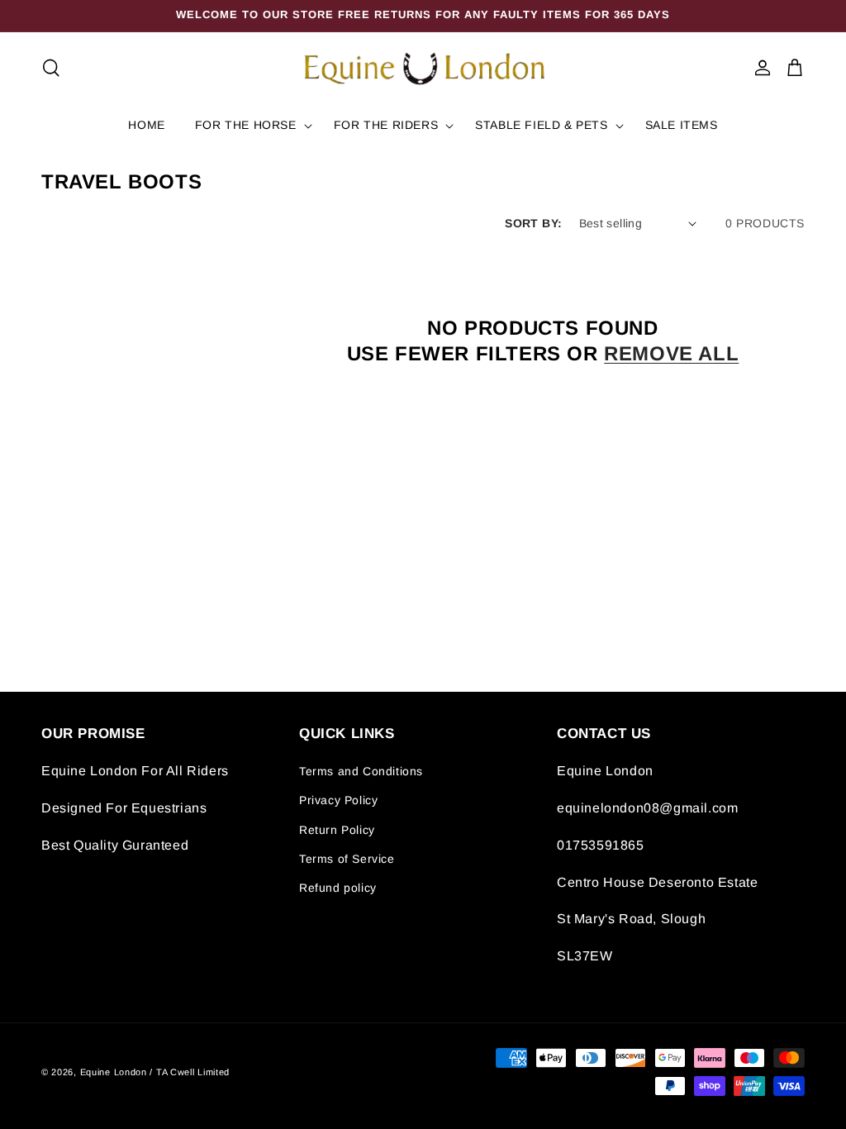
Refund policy (338, 887)
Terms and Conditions (361, 771)
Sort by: (533, 223)
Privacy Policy (338, 800)
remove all (671, 353)
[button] (51, 68)
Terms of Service (347, 858)
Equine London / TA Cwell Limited (155, 1072)
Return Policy (337, 829)
